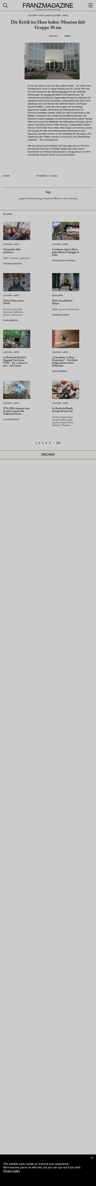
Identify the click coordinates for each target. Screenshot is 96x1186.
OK (92, 1158)
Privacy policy (11, 1171)
